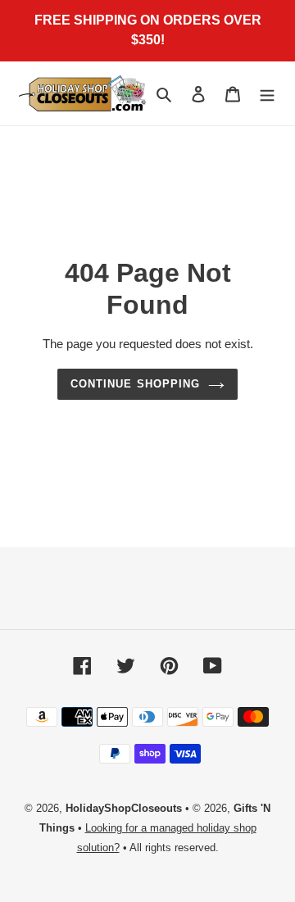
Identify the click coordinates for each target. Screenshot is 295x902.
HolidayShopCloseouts (124, 808)
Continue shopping (135, 384)
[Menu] (267, 93)
